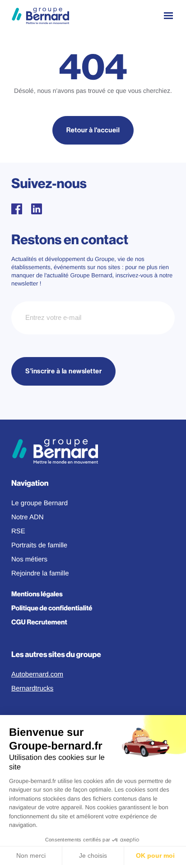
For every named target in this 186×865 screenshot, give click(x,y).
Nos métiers (29, 559)
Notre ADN (27, 517)
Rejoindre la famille (40, 573)
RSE (18, 531)
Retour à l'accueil (93, 130)
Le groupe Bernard (39, 503)
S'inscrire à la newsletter (63, 371)
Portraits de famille (39, 545)
